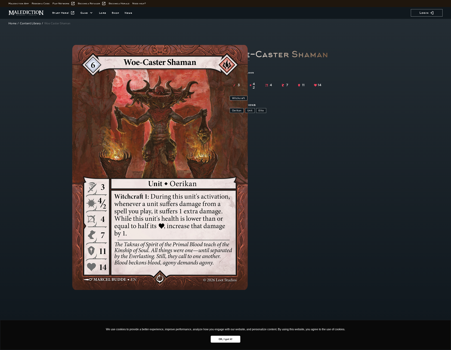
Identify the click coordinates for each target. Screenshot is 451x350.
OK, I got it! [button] (225, 339)
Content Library (30, 23)
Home (12, 23)
